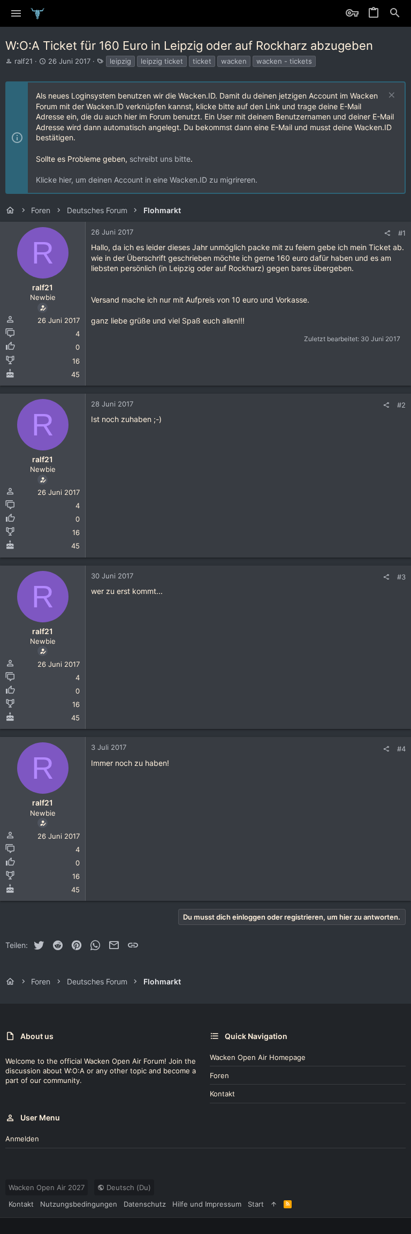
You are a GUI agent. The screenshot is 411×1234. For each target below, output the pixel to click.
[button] (16, 13)
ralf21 (23, 61)
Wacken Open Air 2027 (47, 1187)
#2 (401, 405)
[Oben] (273, 1204)
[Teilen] (387, 233)
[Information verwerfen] (390, 96)
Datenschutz (145, 1204)
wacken (234, 61)
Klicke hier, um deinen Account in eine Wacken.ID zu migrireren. (146, 179)
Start (256, 1204)
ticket (202, 61)
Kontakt (222, 1093)
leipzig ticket (162, 61)
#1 (402, 233)
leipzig (120, 61)
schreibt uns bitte (160, 158)
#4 (401, 748)
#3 (401, 577)
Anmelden (22, 1138)
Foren (219, 1075)
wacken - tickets (284, 61)
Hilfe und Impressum (206, 1204)
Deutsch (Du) (127, 1187)
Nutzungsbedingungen (78, 1204)
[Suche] (395, 13)
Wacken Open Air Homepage (258, 1057)
